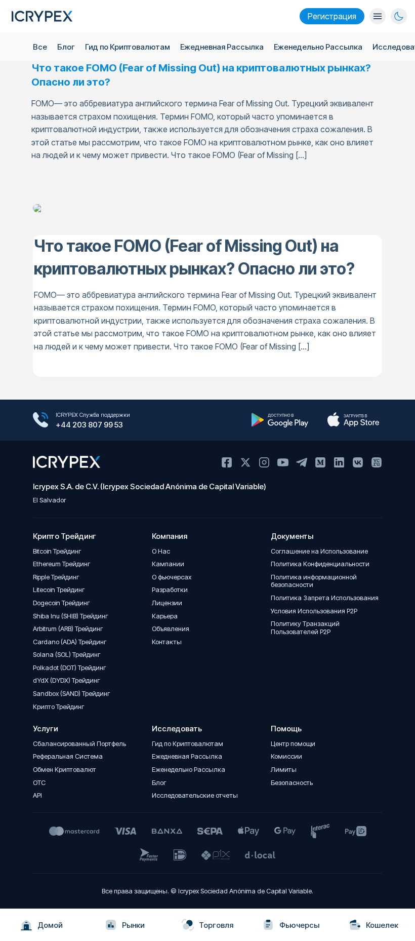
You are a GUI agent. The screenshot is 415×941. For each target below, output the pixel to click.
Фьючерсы (299, 925)
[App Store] (353, 419)
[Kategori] (377, 16)
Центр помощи (293, 744)
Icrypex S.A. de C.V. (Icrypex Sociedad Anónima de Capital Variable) (149, 486)
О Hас (161, 551)
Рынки (133, 925)
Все (40, 47)
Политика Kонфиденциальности (320, 564)
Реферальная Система (68, 756)
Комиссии (286, 756)
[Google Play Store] (280, 419)
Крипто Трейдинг (59, 707)
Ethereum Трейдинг (62, 564)
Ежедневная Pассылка (222, 47)
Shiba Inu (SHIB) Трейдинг (70, 616)
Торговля (216, 925)
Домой (50, 925)
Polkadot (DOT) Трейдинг (69, 668)
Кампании (168, 564)
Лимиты (284, 769)
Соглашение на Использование (319, 551)
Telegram (301, 462)
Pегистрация (332, 16)
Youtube (282, 462)
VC (376, 462)
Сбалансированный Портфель (79, 744)
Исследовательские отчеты (195, 795)
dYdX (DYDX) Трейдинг (66, 680)
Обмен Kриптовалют (64, 769)
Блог (66, 47)
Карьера (165, 616)
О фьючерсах (171, 577)
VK (357, 462)
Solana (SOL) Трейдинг (67, 654)
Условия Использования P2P (314, 611)
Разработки (170, 590)
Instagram (264, 462)
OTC (39, 783)
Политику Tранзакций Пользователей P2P (305, 628)
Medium (320, 462)
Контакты (167, 642)
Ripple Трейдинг (56, 577)
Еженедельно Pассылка (318, 47)
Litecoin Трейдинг (59, 590)
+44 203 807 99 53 (89, 424)
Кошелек (382, 925)
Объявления (170, 629)
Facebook (226, 462)
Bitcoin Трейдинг (57, 551)
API (37, 795)
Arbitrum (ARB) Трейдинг (68, 629)
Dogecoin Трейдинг (61, 603)
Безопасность (292, 783)
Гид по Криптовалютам (127, 47)
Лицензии (167, 603)
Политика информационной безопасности (314, 581)
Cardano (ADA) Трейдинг (70, 642)
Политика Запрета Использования (325, 598)
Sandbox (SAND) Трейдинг (71, 693)
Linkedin (339, 462)
